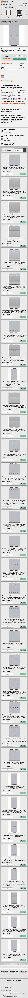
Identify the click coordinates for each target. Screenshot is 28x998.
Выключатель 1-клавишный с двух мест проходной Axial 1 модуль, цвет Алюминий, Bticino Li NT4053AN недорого (14, 383)
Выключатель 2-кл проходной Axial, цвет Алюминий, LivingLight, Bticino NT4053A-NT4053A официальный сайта (14, 526)
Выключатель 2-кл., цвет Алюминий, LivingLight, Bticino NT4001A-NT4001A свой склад (14, 764)
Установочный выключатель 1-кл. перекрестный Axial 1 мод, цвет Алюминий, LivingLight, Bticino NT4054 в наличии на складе (14, 907)
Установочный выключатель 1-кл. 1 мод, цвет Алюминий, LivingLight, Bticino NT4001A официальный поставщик (14, 811)
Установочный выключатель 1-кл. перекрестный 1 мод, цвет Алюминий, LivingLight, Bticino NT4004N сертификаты (14, 883)
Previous (1, 12)
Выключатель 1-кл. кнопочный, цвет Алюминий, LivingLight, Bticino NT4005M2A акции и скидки (14, 216)
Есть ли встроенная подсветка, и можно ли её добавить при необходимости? (12, 109)
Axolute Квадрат (19, 17)
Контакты (14, 1)
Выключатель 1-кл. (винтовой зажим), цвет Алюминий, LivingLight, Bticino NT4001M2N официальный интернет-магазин (14, 168)
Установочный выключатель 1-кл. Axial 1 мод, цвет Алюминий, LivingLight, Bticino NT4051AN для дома (14, 835)
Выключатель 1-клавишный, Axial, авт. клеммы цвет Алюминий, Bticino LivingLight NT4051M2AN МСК (14, 430)
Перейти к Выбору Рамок (7, 22)
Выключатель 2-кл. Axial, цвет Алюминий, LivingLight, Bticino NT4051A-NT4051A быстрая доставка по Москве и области (14, 668)
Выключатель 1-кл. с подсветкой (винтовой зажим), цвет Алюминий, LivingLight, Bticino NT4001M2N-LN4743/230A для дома (14, 335)
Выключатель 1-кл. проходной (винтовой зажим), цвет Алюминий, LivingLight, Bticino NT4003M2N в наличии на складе (14, 288)
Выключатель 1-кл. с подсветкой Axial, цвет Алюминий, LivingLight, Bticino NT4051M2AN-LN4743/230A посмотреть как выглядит (14, 359)
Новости (15, 983)
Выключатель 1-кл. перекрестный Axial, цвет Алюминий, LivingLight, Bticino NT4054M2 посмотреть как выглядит (14, 240)
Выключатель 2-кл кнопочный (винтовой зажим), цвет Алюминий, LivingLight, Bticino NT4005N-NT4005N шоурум (14, 454)
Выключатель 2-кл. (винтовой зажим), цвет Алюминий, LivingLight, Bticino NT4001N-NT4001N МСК (14, 645)
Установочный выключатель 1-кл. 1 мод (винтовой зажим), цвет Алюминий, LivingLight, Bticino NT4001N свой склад (14, 787)
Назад (2, 21)
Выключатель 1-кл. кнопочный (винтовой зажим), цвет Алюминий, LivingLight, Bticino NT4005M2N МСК (14, 192)
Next (27, 12)
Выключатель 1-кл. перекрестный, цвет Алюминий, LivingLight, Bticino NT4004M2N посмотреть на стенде (14, 264)
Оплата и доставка (22, 1)
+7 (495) (7, 4)
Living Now (8, 17)
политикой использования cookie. (9, 996)
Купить (19, 59)
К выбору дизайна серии (11, 21)
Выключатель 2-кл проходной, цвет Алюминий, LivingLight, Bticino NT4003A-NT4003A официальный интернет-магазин (14, 621)
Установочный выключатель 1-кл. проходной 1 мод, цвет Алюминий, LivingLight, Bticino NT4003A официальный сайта (14, 954)
